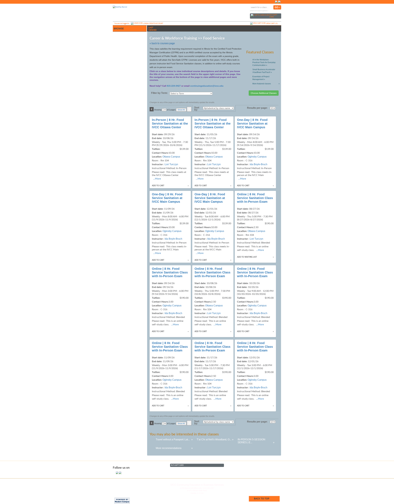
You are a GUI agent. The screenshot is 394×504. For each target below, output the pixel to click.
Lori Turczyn (171, 164)
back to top (261, 498)
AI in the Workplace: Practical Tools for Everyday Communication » (263, 62)
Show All (181, 110)
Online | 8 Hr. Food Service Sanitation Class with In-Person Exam (255, 198)
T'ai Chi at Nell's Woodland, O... (214, 439)
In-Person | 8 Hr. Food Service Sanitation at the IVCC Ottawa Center (170, 123)
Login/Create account (153, 23)
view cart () (272, 23)
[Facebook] (276, 2)
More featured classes (265, 84)
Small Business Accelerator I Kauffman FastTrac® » (263, 70)
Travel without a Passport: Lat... (173, 439)
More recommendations (168, 448)
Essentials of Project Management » (260, 78)
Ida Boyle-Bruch (258, 164)
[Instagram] (279, 2)
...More (157, 178)
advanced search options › (259, 11)
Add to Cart (158, 186)
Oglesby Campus (257, 156)
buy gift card (273, 16)
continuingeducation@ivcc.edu (206, 86)
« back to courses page (162, 43)
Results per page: (258, 108)
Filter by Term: (159, 93)
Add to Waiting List (247, 257)
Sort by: (196, 109)
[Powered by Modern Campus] (122, 501)
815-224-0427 (174, 86)
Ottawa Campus (171, 156)
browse (119, 28)
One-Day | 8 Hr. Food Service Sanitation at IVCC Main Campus (252, 123)
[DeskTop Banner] (120, 7)
